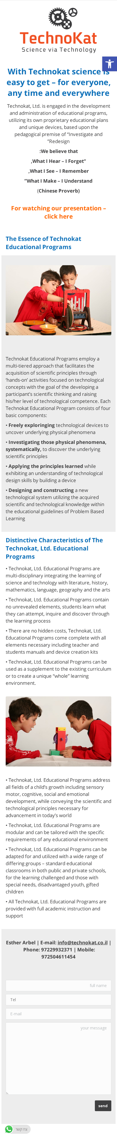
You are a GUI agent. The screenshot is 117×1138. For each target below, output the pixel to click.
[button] (109, 64)
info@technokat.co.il (83, 942)
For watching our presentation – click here (58, 212)
